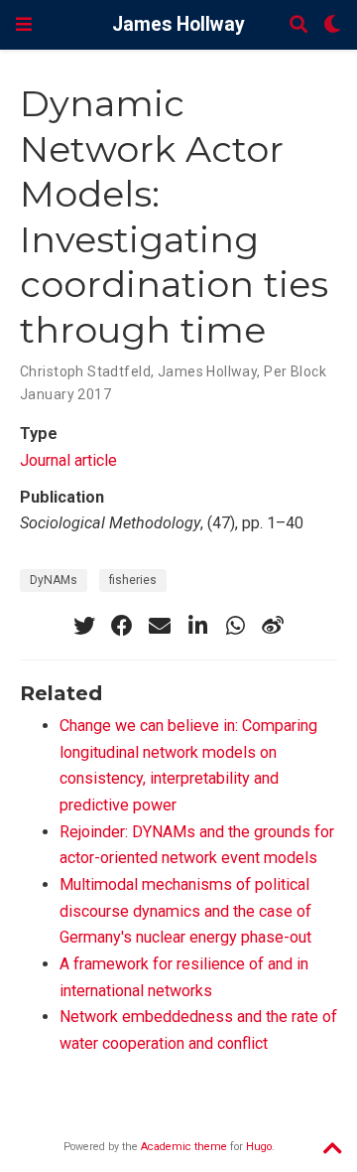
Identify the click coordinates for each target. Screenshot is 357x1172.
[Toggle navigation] (24, 24)
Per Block (295, 371)
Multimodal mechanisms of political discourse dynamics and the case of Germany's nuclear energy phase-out (185, 911)
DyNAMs (53, 580)
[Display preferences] (332, 25)
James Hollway (178, 24)
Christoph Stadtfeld (85, 371)
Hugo (259, 1146)
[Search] (298, 25)
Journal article (68, 460)
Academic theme (184, 1146)
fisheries (133, 580)
